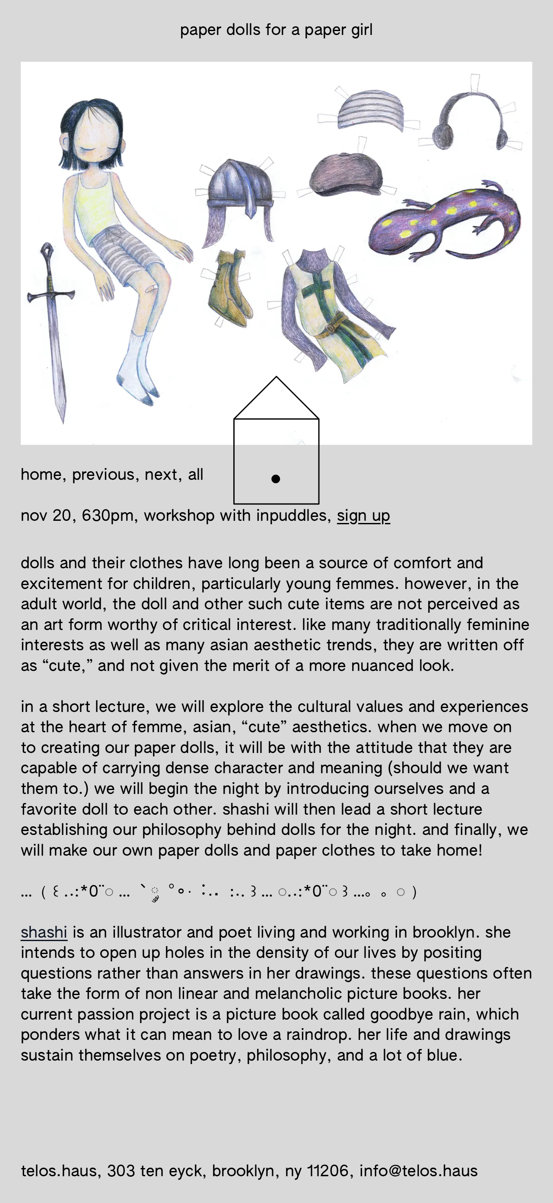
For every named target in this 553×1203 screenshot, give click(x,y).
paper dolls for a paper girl (276, 30)
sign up (364, 516)
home (41, 475)
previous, (108, 475)
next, (164, 475)
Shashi (44, 933)
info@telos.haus (418, 1172)
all (196, 475)
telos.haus (59, 1172)
